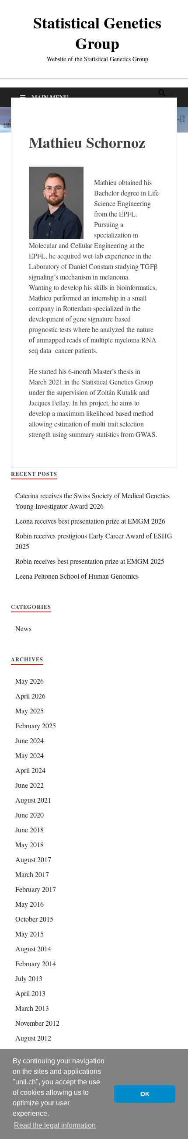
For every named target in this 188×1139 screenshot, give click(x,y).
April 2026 (30, 695)
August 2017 (33, 859)
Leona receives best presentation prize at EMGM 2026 (90, 520)
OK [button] (145, 1093)
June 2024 (29, 740)
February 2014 (35, 963)
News (23, 628)
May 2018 (29, 844)
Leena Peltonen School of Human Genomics (77, 575)
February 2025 (35, 725)
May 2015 (29, 933)
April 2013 (30, 993)
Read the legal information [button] (55, 1125)
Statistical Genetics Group (97, 32)
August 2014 (33, 948)
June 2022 (29, 785)
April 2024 (30, 770)
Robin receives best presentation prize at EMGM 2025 (89, 561)
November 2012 (37, 1022)
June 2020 (29, 814)
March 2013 (32, 1008)
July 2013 (28, 978)
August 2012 (33, 1037)
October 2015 (34, 918)
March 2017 (32, 874)
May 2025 (29, 710)
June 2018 (29, 829)
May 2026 (29, 680)
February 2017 (35, 889)
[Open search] (161, 93)
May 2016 (29, 903)
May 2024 (29, 755)
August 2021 (33, 799)
